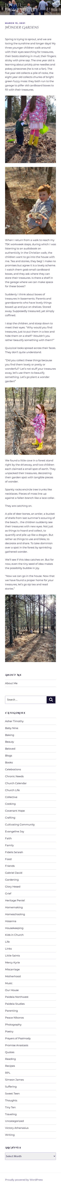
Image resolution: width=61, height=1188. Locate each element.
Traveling (11, 1114)
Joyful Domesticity (21, 7)
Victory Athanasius (16, 1127)
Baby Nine (11, 728)
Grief (8, 893)
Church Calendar (16, 783)
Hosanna (10, 921)
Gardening (12, 879)
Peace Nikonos (14, 1017)
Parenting (11, 1010)
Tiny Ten (10, 1107)
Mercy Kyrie (12, 962)
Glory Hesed (12, 886)
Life (7, 941)
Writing (10, 1134)
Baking (9, 735)
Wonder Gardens (21, 27)
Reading (10, 1059)
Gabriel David (13, 872)
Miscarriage (12, 969)
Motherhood (13, 976)
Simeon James (14, 1079)
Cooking (10, 803)
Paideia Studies (15, 1003)
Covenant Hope (15, 810)
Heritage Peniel (15, 900)
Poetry (9, 1031)
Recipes (10, 1065)
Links (8, 948)
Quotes (9, 1052)
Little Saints (12, 955)
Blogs (8, 755)
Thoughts (11, 1100)
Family (9, 845)
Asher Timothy (14, 721)
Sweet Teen (12, 1093)
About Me (11, 683)
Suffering (11, 1086)
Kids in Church (14, 934)
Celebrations (13, 769)
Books (9, 762)
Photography (13, 1024)
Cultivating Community (20, 824)
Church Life (12, 790)
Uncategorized (14, 1121)
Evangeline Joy (14, 831)
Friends (10, 865)
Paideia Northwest (16, 996)
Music (8, 983)
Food (8, 859)
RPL (7, 1072)
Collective (11, 797)
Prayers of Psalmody (18, 1038)
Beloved (10, 748)
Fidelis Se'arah (14, 852)
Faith (8, 838)
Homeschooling (15, 914)
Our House (12, 990)
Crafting (10, 817)
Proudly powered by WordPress (24, 1179)
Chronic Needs (14, 776)
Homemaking (14, 907)
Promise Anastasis (16, 1045)
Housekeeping (14, 928)
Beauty (9, 741)
